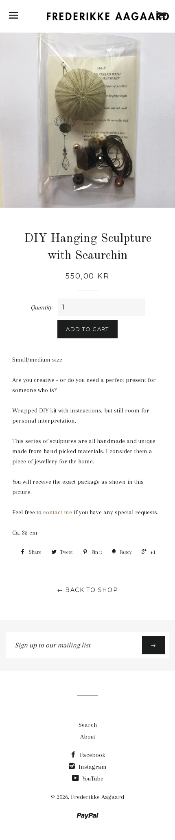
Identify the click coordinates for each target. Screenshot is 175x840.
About (87, 736)
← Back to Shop (87, 590)
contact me (57, 512)
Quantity (41, 307)
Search (88, 724)
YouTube (92, 778)
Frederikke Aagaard (97, 797)
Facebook (91, 755)
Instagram (92, 766)
